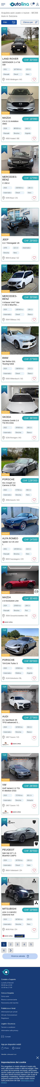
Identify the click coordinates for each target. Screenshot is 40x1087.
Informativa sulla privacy (9, 1030)
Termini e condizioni (8, 1027)
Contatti (8, 1037)
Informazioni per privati (9, 1012)
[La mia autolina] (37, 4)
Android (17, 1048)
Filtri (5, 22)
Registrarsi (5, 1018)
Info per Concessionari (9, 1015)
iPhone (6, 1048)
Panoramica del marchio (9, 1003)
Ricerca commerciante (9, 999)
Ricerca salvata (18, 956)
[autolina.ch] (19, 4)
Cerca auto (5, 996)
